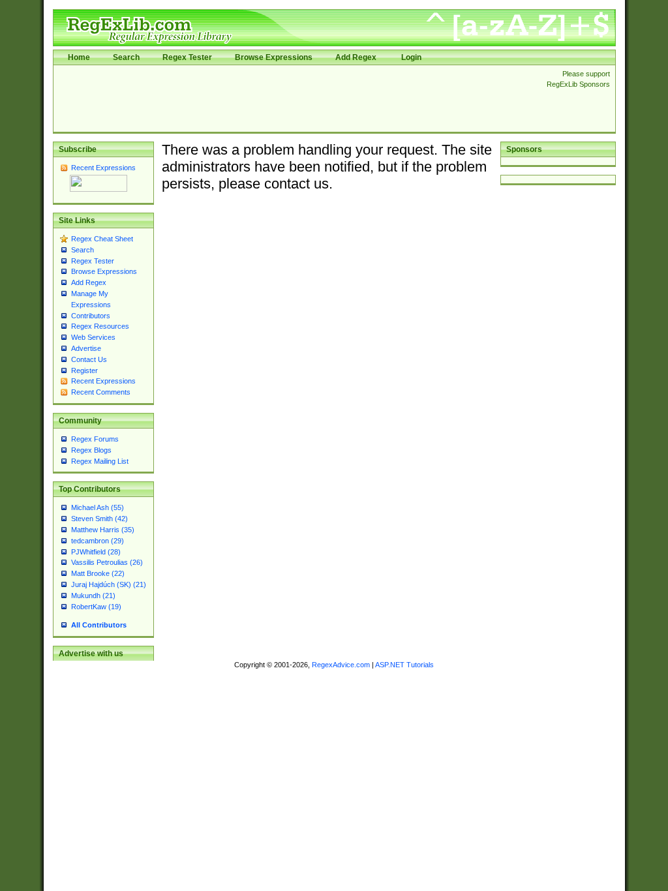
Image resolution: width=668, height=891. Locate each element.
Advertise (86, 348)
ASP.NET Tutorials (404, 665)
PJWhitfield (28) (96, 552)
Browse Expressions (273, 57)
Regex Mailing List (100, 461)
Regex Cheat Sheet (102, 239)
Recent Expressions (103, 168)
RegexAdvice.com (341, 665)
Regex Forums (95, 439)
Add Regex (355, 57)
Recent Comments (100, 392)
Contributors (90, 316)
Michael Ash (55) (97, 507)
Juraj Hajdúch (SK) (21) (108, 584)
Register (84, 370)
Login (411, 57)
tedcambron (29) (97, 541)
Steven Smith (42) (99, 518)
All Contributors (99, 625)
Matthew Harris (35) (102, 530)
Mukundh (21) (93, 595)
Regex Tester (187, 57)
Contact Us (89, 359)
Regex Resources (100, 326)
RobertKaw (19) (96, 607)
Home (79, 57)
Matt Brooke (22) (98, 573)
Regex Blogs (91, 450)
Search (126, 57)
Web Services (93, 337)
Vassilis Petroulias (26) (107, 562)
